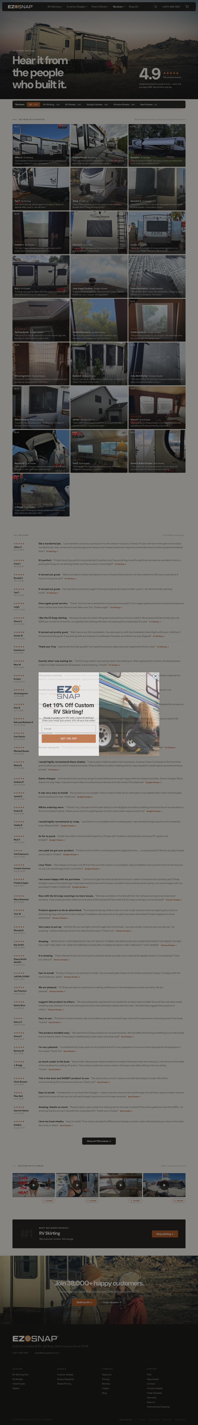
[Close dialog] (155, 674)
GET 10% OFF (69, 736)
